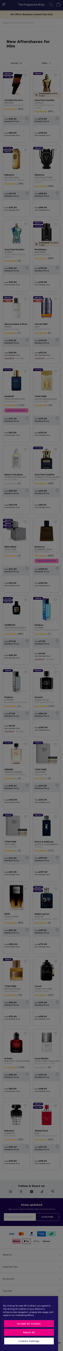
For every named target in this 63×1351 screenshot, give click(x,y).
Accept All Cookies (29, 1323)
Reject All (29, 1332)
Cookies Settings (29, 1341)
